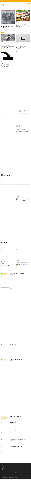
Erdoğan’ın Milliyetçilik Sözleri (7, 175)
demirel (23, 262)
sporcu (8, 45)
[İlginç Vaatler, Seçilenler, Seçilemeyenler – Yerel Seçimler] (8, 55)
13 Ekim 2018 (17, 196)
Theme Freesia (7, 477)
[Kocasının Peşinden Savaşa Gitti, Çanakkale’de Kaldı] (5, 274)
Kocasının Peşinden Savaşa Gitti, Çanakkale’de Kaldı (17, 273)
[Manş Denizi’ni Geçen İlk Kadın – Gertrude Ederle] (8, 37)
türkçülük (4, 178)
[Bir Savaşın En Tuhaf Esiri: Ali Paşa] (5, 420)
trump (20, 198)
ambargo (19, 262)
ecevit (24, 262)
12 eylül (16, 262)
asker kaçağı (3, 262)
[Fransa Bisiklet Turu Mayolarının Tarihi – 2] (5, 455)
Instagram (2, 467)
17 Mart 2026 (12, 423)
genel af (24, 129)
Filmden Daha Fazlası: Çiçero (21, 23)
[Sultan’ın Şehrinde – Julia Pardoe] (5, 281)
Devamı (3, 32)
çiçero (23, 24)
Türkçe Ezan (22, 111)
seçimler (22, 46)
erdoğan (22, 197)
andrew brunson (18, 197)
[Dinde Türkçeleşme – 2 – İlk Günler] (23, 79)
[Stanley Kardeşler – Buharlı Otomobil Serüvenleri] (5, 315)
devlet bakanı (12, 262)
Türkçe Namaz (25, 111)
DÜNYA (17, 257)
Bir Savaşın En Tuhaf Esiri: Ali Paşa (14, 419)
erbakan (26, 262)
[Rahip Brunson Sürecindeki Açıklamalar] (23, 188)
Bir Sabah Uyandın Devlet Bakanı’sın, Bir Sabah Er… (6, 259)
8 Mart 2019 (3, 45)
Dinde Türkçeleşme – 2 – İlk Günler (23, 110)
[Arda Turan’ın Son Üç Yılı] (8, 212)
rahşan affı (26, 129)
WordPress (10, 477)
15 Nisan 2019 (12, 447)
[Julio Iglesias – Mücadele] (5, 348)
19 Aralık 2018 (12, 288)
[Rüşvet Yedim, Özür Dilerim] (5, 425)
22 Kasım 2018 (18, 111)
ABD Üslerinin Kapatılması (21, 259)
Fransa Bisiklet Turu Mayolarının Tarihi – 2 (15, 452)
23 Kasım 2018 (3, 64)
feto (23, 197)
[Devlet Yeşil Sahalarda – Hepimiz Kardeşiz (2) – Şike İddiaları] (5, 442)
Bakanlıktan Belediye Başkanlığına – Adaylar (22, 44)
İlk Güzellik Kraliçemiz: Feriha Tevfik (7, 27)
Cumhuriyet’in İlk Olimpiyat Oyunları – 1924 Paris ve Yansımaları (18, 432)
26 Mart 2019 (17, 24)
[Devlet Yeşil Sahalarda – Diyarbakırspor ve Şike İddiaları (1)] (5, 449)
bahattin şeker (6, 262)
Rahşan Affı (18, 126)
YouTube (2, 468)
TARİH (23, 257)
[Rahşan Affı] (23, 121)
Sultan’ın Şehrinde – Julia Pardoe (14, 276)
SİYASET (19, 125)
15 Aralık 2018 (12, 345)
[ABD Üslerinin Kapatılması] (23, 253)
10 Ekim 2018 (3, 261)
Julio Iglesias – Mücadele (13, 344)
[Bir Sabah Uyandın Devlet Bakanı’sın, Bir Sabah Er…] (8, 253)
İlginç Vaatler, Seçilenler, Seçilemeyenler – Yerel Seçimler (7, 62)
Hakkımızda (2, 464)
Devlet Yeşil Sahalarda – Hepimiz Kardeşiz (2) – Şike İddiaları (18, 439)
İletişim (2, 465)
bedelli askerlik (9, 262)
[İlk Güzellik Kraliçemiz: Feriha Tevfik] (8, 17)
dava (20, 197)
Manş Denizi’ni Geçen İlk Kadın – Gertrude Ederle (7, 43)
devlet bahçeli (21, 129)
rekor (6, 45)
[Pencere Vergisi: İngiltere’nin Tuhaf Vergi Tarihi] (5, 387)
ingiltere (25, 24)
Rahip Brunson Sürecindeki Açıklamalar (21, 194)
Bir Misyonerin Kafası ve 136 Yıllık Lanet (15, 416)
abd (17, 262)
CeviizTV (2, 469)
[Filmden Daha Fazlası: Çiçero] (23, 15)
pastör (25, 197)
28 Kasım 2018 (18, 46)
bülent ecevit (18, 129)
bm (20, 262)
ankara (21, 24)
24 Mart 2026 (12, 360)
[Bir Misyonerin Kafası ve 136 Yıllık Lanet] (5, 417)
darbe (21, 262)
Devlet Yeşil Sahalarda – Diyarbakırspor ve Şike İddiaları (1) (17, 446)
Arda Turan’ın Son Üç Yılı (6, 242)
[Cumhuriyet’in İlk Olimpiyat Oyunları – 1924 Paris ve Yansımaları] (5, 435)
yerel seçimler (24, 46)
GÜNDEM (2, 25)
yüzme (9, 45)
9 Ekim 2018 (17, 260)
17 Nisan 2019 (12, 440)
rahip (26, 197)
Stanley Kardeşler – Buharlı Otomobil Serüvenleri (16, 287)
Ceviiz (2, 477)
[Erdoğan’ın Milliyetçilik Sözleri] (8, 145)
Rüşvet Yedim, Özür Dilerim (13, 422)
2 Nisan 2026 (12, 274)
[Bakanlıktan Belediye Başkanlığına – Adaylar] (23, 38)
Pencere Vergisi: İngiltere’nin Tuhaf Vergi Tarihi (16, 359)
